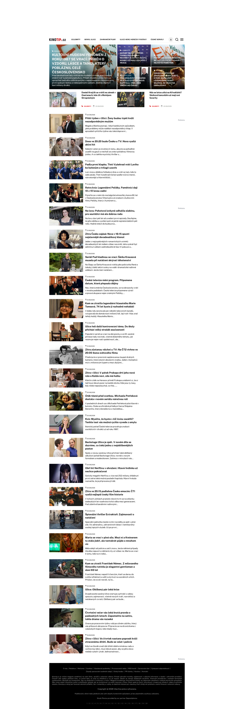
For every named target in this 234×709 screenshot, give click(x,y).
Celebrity (75, 39)
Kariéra (137, 671)
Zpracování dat (144, 668)
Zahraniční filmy (108, 39)
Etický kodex (118, 671)
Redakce (72, 668)
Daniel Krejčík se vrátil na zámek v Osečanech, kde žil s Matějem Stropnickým (99, 95)
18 (139, 703)
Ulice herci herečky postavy (133, 39)
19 (143, 703)
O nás (65, 668)
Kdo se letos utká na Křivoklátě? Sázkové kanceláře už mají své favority (166, 95)
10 (112, 703)
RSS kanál (132, 668)
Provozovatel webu (119, 668)
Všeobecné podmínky (102, 668)
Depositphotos (131, 698)
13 (122, 703)
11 (115, 703)
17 (136, 703)
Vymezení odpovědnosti (160, 668)
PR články (129, 671)
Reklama (81, 668)
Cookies (89, 668)
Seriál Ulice (90, 39)
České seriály (157, 39)
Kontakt (145, 671)
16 (132, 703)
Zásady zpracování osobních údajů (99, 671)
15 (129, 703)
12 (118, 703)
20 (146, 703)
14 (125, 703)
